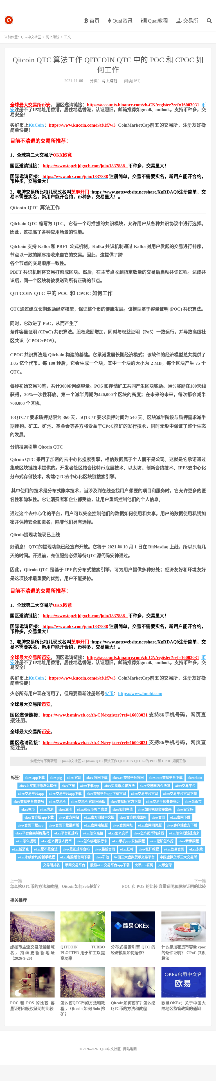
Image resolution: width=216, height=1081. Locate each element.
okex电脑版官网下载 (75, 857)
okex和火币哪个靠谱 (92, 810)
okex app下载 (35, 778)
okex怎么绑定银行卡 (92, 841)
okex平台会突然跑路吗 (32, 833)
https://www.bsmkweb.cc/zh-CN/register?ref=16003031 (95, 715)
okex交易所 (57, 802)
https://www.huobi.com (140, 693)
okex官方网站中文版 (99, 817)
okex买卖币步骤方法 (119, 786)
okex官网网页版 (150, 825)
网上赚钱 (52, 37)
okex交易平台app (31, 794)
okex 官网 (74, 778)
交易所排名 (51, 865)
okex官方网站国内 (133, 817)
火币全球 (165, 865)
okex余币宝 (193, 802)
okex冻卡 (65, 810)
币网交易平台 (75, 865)
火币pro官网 (144, 865)
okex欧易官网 (174, 849)
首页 (94, 21)
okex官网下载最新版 (64, 825)
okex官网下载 (180, 817)
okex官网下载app (31, 825)
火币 (109, 693)
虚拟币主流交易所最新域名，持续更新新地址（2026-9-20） (32, 953)
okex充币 (28, 810)
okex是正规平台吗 (76, 849)
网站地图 (130, 1049)
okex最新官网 (105, 849)
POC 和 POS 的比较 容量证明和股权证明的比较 (164, 886)
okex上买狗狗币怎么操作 (38, 786)
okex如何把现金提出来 (155, 810)
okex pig (56, 778)
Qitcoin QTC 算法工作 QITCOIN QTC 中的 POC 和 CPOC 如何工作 (135, 761)
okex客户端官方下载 (182, 825)
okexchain (195, 778)
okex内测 (46, 810)
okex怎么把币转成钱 (149, 833)
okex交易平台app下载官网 (106, 794)
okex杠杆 (127, 849)
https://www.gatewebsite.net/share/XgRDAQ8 (135, 192)
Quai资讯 (121, 21)
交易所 (190, 21)
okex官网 (158, 817)
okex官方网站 (69, 817)
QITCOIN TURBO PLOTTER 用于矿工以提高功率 (82, 953)
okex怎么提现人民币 (56, 841)
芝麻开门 (80, 192)
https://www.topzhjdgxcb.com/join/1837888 (85, 165)
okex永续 (196, 849)
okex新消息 (20, 849)
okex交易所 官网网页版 (88, 802)
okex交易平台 (185, 786)
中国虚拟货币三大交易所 (178, 857)
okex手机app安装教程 (128, 841)
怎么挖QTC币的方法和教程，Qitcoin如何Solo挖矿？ (56, 886)
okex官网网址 (123, 825)
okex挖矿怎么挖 (162, 841)
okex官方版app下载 (39, 817)
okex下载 (68, 786)
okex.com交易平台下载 (166, 778)
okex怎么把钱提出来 (184, 833)
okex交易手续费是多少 (163, 802)
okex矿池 (102, 857)
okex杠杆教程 (149, 849)
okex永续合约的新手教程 (36, 857)
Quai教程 (157, 21)
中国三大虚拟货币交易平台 (134, 857)
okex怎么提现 (26, 841)
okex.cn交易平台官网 (128, 778)
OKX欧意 (62, 155)
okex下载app (89, 786)
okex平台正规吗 (66, 833)
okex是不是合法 (46, 849)
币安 (46, 104)
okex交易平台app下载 (65, 794)
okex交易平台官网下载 (180, 794)
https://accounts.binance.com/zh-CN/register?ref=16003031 (143, 104)
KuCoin (36, 125)
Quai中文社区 (9, 20)
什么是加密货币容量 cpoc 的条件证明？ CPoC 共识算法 (183, 953)
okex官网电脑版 (96, 825)
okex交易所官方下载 (126, 802)
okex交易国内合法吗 (155, 786)
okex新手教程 (189, 841)
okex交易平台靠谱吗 (29, 802)
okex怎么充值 (93, 833)
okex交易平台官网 (144, 794)
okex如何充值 (122, 810)
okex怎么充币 (118, 833)
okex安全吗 (185, 810)
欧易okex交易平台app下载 (110, 865)
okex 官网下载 (96, 778)
